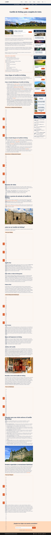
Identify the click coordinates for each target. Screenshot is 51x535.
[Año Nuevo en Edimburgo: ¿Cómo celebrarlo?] (39, 42)
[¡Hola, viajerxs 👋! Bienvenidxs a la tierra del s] (46, 518)
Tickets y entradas (27, 4)
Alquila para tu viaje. (40, 125)
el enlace (14, 98)
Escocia (24, 8)
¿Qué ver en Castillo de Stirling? (10, 62)
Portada (6, 35)
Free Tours (22, 4)
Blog (42, 1)
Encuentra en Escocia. (40, 122)
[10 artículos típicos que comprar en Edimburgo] (39, 50)
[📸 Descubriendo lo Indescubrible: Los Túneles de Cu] (4, 518)
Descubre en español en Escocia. (40, 130)
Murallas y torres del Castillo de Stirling (11, 69)
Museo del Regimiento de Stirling (10, 67)
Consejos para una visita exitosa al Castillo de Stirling (13, 70)
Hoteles (33, 4)
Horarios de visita (8, 60)
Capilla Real (8, 63)
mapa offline (18, 141)
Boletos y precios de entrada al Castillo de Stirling (13, 61)
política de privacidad (29, 530)
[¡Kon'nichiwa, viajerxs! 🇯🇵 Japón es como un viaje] (21, 518)
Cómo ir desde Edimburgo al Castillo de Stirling (12, 58)
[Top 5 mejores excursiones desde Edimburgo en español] (39, 35)
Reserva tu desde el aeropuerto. (40, 127)
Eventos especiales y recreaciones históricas (12, 71)
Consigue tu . (40, 120)
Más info (30, 32)
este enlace (12, 143)
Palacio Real (8, 65)
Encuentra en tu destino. (40, 136)
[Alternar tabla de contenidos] (31, 56)
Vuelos (36, 4)
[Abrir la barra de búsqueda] (45, 2)
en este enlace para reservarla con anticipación (12, 205)
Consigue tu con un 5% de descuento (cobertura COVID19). (40, 133)
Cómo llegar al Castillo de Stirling (10, 57)
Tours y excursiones (16, 4)
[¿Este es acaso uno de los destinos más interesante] (30, 518)
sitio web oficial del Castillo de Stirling (11, 200)
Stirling (27, 8)
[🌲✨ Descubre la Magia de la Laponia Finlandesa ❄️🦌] (38, 518)
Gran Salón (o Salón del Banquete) (11, 64)
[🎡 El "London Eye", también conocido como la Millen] (13, 518)
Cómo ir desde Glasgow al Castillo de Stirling (12, 59)
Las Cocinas (8, 66)
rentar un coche (16, 139)
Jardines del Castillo (9, 68)
